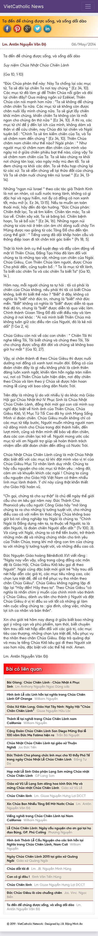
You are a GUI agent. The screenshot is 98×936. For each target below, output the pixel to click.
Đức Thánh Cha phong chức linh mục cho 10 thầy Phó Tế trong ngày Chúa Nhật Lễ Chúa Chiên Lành (48, 757)
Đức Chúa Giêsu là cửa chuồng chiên (34, 893)
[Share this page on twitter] (37, 28)
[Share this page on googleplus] (27, 28)
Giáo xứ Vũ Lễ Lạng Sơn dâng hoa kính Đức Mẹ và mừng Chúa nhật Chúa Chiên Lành (45, 786)
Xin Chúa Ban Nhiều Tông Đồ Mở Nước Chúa (40, 804)
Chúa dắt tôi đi (18, 869)
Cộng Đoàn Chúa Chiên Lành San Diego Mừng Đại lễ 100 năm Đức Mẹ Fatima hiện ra (46, 733)
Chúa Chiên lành (19, 796)
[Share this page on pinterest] (17, 28)
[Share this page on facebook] (7, 28)
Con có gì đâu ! (18, 877)
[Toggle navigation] (88, 6)
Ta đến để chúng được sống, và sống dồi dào (40, 905)
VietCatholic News (24, 6)
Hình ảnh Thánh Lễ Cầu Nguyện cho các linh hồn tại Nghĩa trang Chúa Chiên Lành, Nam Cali (45, 842)
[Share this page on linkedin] (47, 28)
